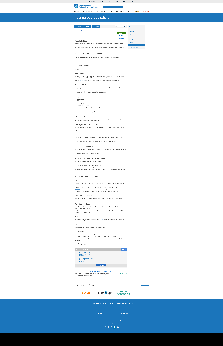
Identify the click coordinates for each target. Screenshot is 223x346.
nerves (98, 233)
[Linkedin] (114, 327)
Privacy (108, 320)
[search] (135, 6)
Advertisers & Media (133, 47)
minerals (79, 105)
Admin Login (123, 320)
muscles (102, 219)
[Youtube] (117, 327)
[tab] (124, 249)
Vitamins (81, 255)
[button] (145, 285)
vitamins (79, 103)
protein (79, 102)
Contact (115, 320)
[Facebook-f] (105, 327)
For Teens (95, 26)
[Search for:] (135, 6)
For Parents (78, 26)
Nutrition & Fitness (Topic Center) (87, 253)
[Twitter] (108, 327)
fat (78, 97)
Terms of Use (100, 320)
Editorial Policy (90, 271)
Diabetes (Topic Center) (85, 254)
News (130, 26)
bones (100, 230)
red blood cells (96, 234)
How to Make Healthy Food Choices (88, 257)
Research (131, 39)
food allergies (82, 80)
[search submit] (147, 6)
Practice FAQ (131, 34)
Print (83, 30)
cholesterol (77, 189)
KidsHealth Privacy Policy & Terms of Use (100, 271)
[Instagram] (111, 327)
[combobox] (120, 26)
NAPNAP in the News (133, 29)
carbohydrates (80, 99)
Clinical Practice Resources (135, 37)
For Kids (87, 26)
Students (131, 42)
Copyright (110, 271)
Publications (131, 31)
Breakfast (81, 261)
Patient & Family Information (135, 45)
